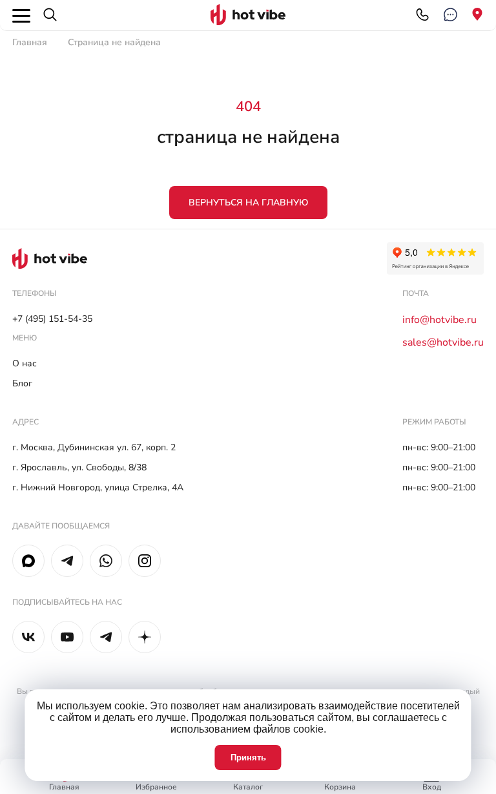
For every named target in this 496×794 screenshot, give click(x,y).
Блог (22, 383)
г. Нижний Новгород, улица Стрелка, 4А (97, 487)
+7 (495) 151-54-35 (52, 319)
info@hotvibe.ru (439, 320)
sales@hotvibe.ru (443, 342)
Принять (248, 757)
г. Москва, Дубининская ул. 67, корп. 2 (94, 447)
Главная (29, 42)
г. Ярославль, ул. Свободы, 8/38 (79, 467)
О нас (24, 363)
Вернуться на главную (248, 202)
